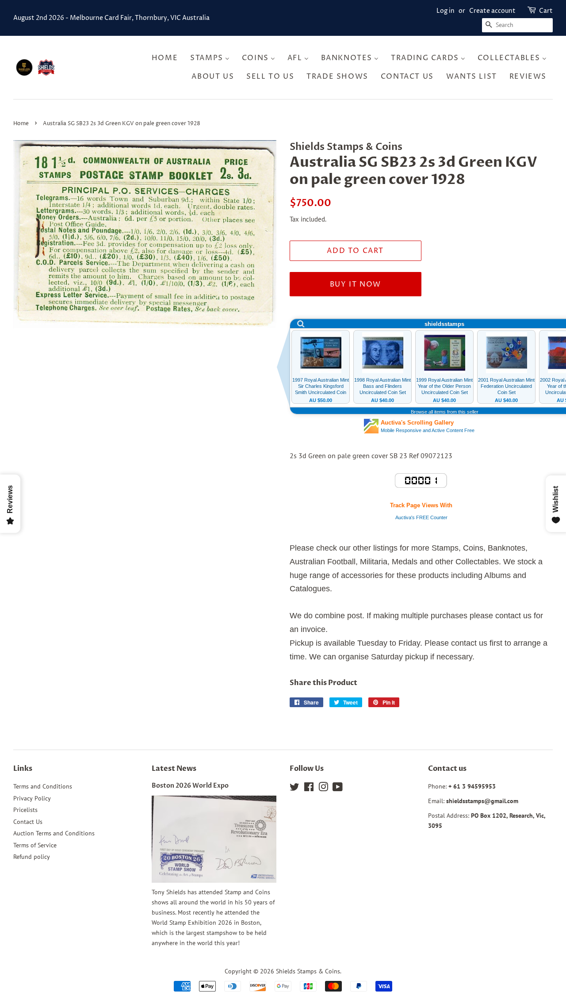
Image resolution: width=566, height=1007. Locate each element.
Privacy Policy (32, 798)
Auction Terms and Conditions (54, 833)
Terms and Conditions (42, 786)
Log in (445, 11)
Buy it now (355, 284)
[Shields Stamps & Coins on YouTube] (338, 789)
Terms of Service (35, 845)
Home (21, 123)
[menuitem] (167, 58)
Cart (546, 11)
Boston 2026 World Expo (190, 786)
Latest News (174, 768)
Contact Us (27, 822)
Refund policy (31, 857)
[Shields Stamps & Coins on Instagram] (323, 789)
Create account (492, 11)
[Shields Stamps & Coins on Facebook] (309, 789)
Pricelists (25, 810)
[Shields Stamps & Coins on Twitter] (294, 789)
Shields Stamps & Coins (308, 971)
